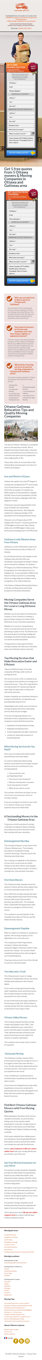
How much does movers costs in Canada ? (16, 1303)
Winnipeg (7, 1288)
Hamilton (7, 1275)
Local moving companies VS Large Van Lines (17, 1316)
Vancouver (7, 1281)
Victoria (6, 1290)
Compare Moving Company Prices (14, 1314)
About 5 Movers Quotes (11, 1329)
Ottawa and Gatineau (10, 1271)
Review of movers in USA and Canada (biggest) (18, 1310)
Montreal (7, 1292)
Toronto (6, 1269)
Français (10, 1338)
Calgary (6, 1284)
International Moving (10, 1247)
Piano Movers (8, 1249)
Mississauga (8, 1273)
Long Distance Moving (10, 1237)
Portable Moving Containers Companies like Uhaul (19, 1252)
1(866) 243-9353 (24, 28)
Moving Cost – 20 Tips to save (13, 1312)
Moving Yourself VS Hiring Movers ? (14, 1308)
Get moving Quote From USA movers (15, 1263)
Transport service (9, 1244)
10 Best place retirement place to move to (16, 1321)
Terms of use (8, 1332)
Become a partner (9, 1334)
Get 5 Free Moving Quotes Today (14, 1319)
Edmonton (7, 1286)
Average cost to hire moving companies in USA (18, 1305)
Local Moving (8, 1240)
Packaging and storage (10, 1242)
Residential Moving (10, 1235)
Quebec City (8, 1295)
